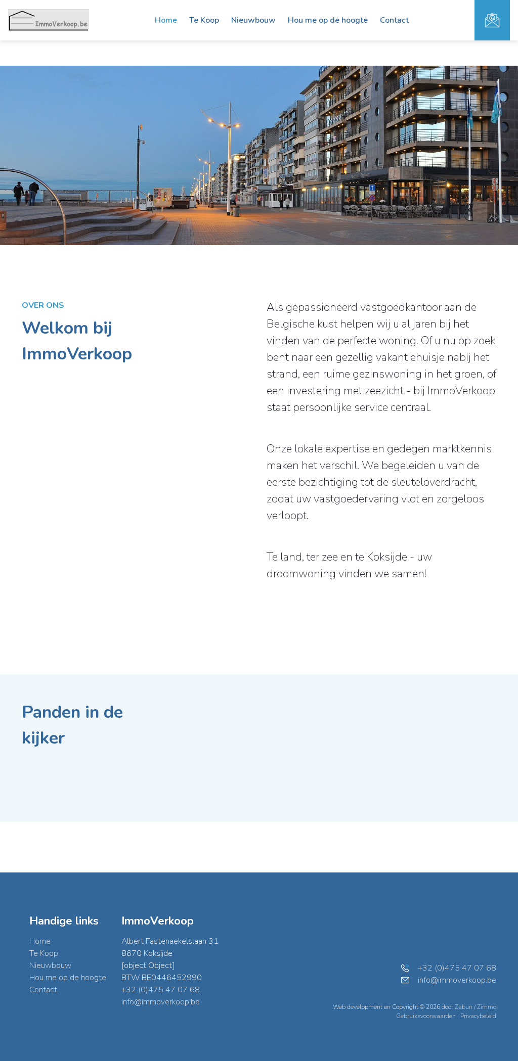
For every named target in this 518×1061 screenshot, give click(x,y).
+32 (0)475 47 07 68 (160, 989)
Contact (394, 20)
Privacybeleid (478, 1016)
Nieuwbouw (253, 20)
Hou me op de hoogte (328, 20)
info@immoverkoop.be (160, 1001)
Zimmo (486, 1007)
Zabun (463, 1007)
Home (166, 20)
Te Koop (204, 20)
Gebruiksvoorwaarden (426, 1016)
